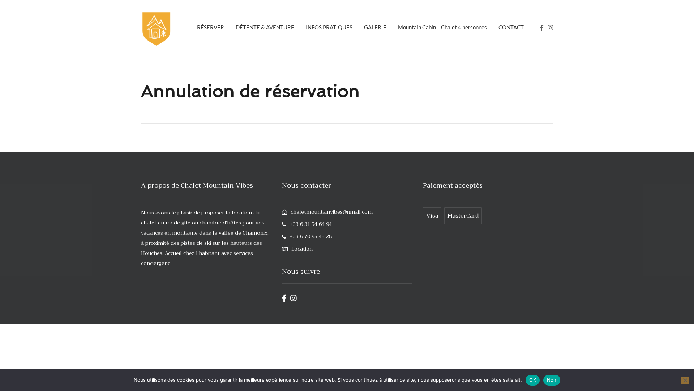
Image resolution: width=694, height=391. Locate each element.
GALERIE (375, 27)
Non (552, 380)
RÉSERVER (210, 27)
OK (532, 380)
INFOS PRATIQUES (329, 27)
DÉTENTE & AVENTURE (265, 27)
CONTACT (511, 27)
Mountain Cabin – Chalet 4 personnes (442, 27)
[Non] (685, 380)
